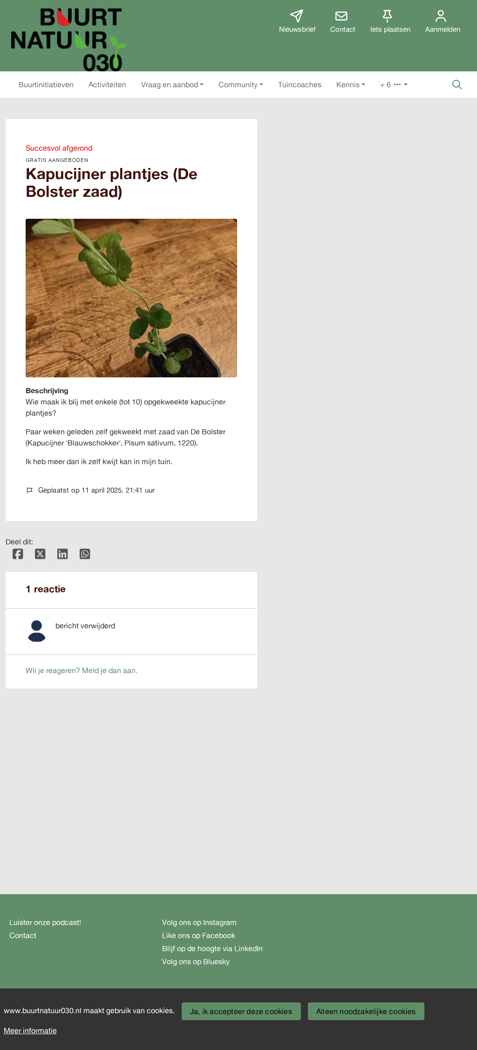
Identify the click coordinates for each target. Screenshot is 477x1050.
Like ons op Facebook (198, 935)
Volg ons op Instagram (199, 922)
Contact (22, 935)
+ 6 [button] (386, 84)
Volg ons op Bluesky (196, 961)
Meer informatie (30, 1030)
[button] (46, 84)
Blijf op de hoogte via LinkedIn (212, 948)
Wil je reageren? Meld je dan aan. (81, 670)
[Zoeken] (457, 84)
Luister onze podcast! (45, 922)
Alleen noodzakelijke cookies (366, 1011)
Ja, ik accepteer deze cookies (241, 1011)
